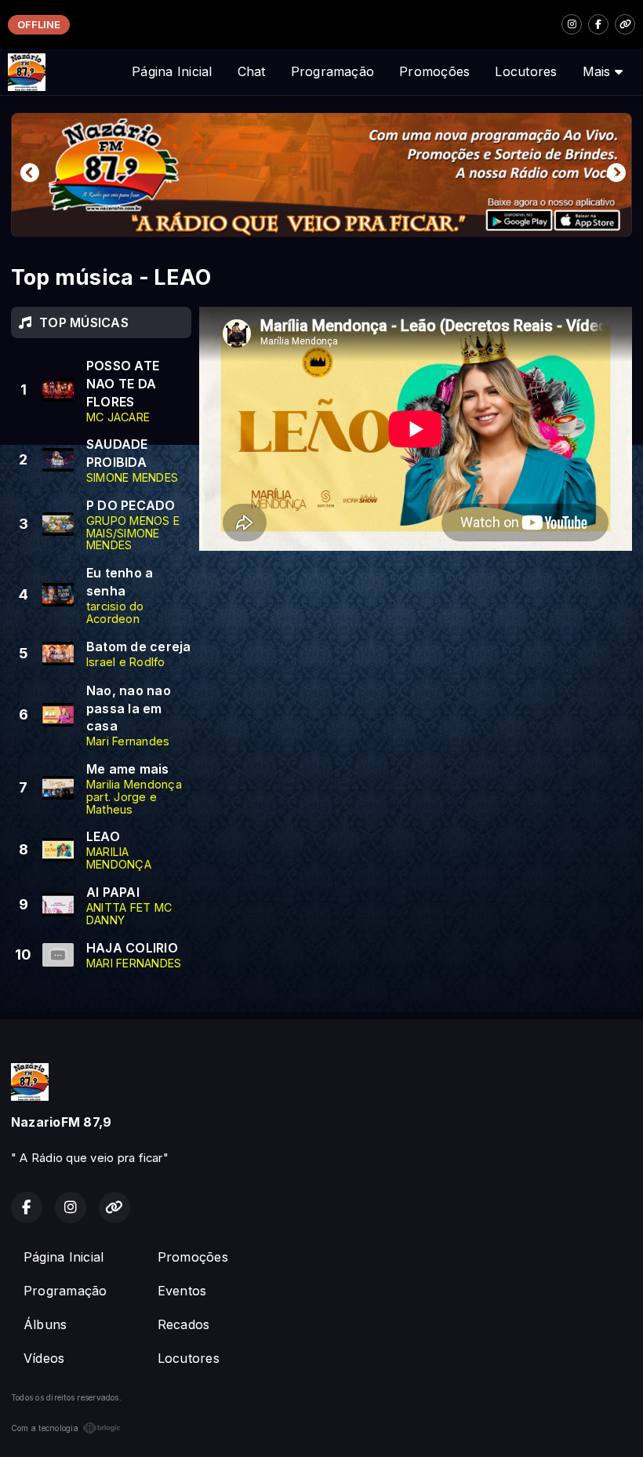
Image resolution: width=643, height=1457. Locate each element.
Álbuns (45, 1324)
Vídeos (44, 1358)
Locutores (526, 71)
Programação (333, 71)
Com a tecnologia (44, 1428)
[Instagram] (571, 24)
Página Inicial (172, 71)
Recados (184, 1324)
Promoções (434, 71)
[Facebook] (598, 24)
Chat (252, 71)
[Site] (625, 24)
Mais (599, 71)
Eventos (182, 1291)
